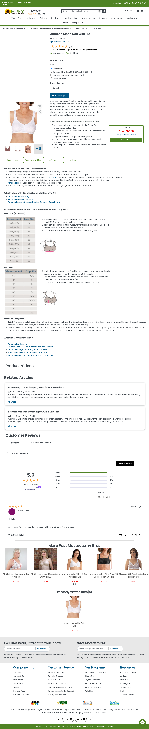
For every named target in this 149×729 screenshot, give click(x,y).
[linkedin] (77, 719)
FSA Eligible (125, 683)
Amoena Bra (13, 183)
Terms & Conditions (57, 683)
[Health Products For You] (15, 11)
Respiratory (56, 18)
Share (13, 402)
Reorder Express (55, 676)
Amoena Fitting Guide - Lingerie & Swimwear (28, 349)
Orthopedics (71, 18)
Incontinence (117, 18)
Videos (73, 160)
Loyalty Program (92, 679)
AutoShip (89, 691)
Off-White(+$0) (60, 78)
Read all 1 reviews (59, 50)
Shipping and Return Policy (60, 687)
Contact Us (127, 10)
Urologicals (31, 18)
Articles (52, 160)
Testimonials (19, 683)
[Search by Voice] (99, 11)
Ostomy (43, 18)
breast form (52, 177)
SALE (84, 22)
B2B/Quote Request (57, 694)
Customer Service (61, 667)
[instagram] (71, 719)
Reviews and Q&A (33, 160)
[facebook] (65, 719)
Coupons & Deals (128, 672)
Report (137, 535)
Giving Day (90, 676)
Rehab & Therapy (71, 22)
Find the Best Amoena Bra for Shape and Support (30, 346)
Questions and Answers (76, 50)
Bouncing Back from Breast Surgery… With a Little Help (33, 411)
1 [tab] (73, 584)
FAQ (122, 691)
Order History (54, 679)
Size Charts (125, 687)
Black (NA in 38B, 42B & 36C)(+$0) (68, 75)
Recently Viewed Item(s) (74, 592)
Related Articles (18, 377)
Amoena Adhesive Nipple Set (21, 199)
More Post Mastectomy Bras (74, 545)
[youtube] (84, 719)
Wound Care (16, 18)
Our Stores (18, 679)
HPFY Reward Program (95, 672)
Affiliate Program (93, 687)
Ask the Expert (127, 694)
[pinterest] (90, 719)
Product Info (12, 160)
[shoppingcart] (141, 10)
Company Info (23, 667)
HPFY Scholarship (93, 683)
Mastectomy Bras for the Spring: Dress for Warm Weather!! (36, 387)
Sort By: (100, 492)
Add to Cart (126, 139)
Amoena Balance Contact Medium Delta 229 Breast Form (34, 202)
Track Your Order (56, 672)
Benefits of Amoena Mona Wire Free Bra (25, 168)
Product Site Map (21, 694)
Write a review (92, 50)
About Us (17, 672)
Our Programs (95, 667)
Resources (127, 667)
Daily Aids (102, 18)
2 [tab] (75, 584)
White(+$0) (58, 68)
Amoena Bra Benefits (17, 344)
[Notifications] (138, 10)
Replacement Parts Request (61, 691)
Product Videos (20, 366)
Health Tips (125, 679)
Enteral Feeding (87, 18)
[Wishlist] (39, 106)
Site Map (17, 687)
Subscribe (41, 648)
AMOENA (57, 39)
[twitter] (58, 719)
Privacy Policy (19, 691)
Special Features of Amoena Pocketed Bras (28, 352)
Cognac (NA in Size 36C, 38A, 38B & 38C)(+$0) (74, 72)
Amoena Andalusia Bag (18, 196)
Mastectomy (132, 18)
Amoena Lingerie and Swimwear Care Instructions (30, 355)
